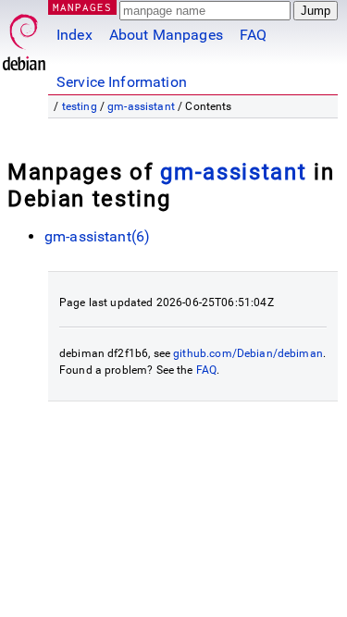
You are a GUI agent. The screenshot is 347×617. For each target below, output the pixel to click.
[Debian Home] (24, 37)
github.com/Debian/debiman (248, 353)
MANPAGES (82, 7)
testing (79, 106)
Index (74, 34)
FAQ (253, 34)
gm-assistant (141, 106)
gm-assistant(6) (97, 236)
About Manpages (166, 34)
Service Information (121, 82)
